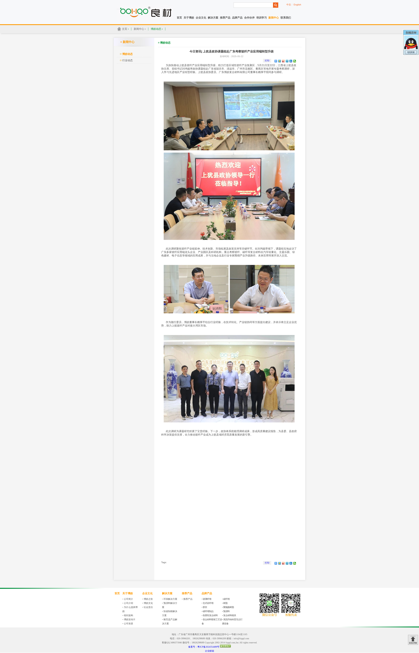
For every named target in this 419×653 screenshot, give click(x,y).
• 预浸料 (226, 611)
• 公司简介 (127, 599)
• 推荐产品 (187, 599)
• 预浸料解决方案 (169, 605)
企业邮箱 (209, 651)
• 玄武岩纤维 (207, 603)
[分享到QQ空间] (279, 61)
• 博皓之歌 (147, 599)
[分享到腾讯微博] (287, 61)
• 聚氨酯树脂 (228, 607)
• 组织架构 (127, 615)
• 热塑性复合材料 (210, 615)
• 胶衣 (204, 607)
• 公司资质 (127, 623)
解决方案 (213, 17)
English (297, 4)
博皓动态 (127, 54)
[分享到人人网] (291, 61)
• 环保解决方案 (169, 599)
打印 (267, 60)
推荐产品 (225, 17)
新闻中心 (273, 17)
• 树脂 (225, 603)
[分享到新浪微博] (283, 61)
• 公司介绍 (127, 603)
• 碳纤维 (226, 599)
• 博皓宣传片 (128, 619)
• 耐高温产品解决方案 (169, 621)
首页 (179, 17)
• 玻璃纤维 (206, 599)
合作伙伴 (249, 17)
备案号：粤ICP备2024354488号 (203, 647)
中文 (288, 4)
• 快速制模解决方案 (169, 613)
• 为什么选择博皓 (130, 609)
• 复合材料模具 (229, 615)
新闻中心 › (140, 29)
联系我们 (286, 17)
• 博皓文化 (147, 603)
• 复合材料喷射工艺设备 (212, 621)
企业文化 (201, 17)
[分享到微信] (294, 61)
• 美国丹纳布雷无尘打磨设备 (232, 621)
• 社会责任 (147, 607)
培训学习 (261, 17)
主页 (124, 29)
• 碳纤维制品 (207, 611)
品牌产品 (237, 17)
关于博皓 (189, 17)
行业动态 (127, 60)
